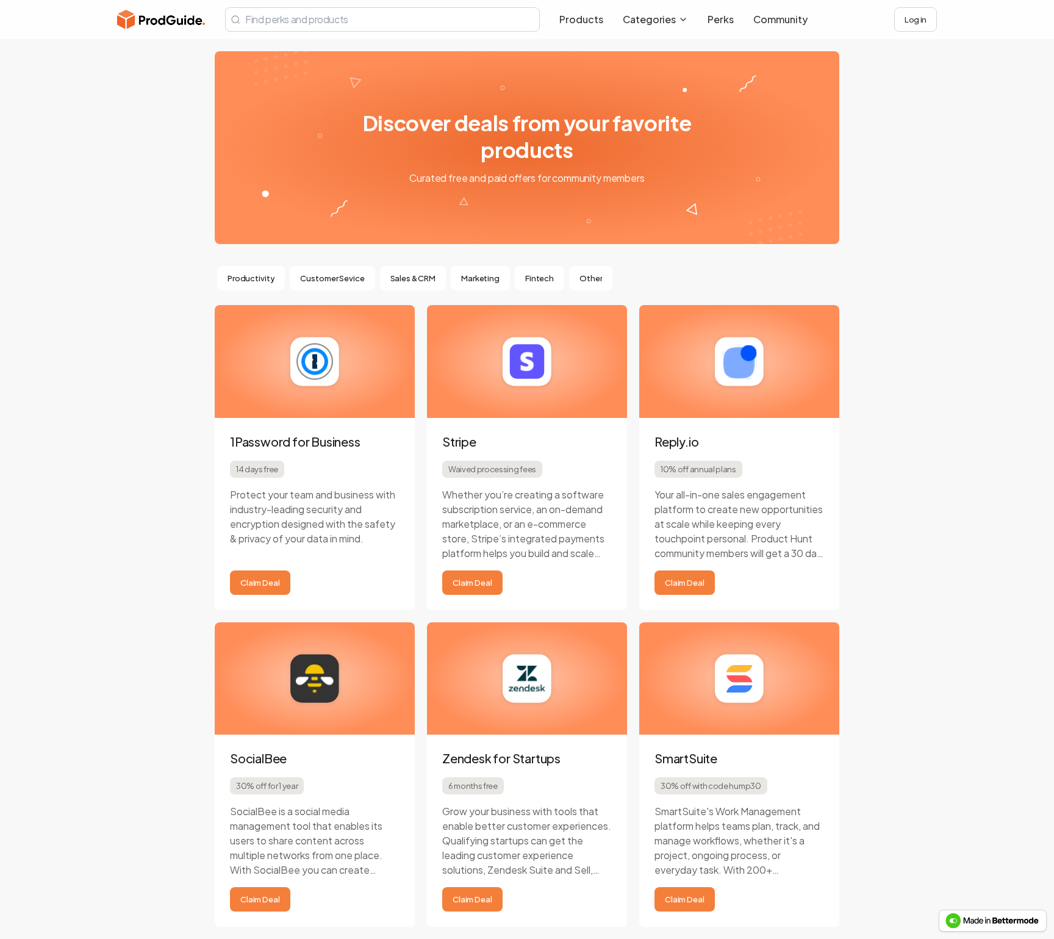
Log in (916, 19)
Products (581, 19)
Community (780, 19)
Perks (721, 19)
